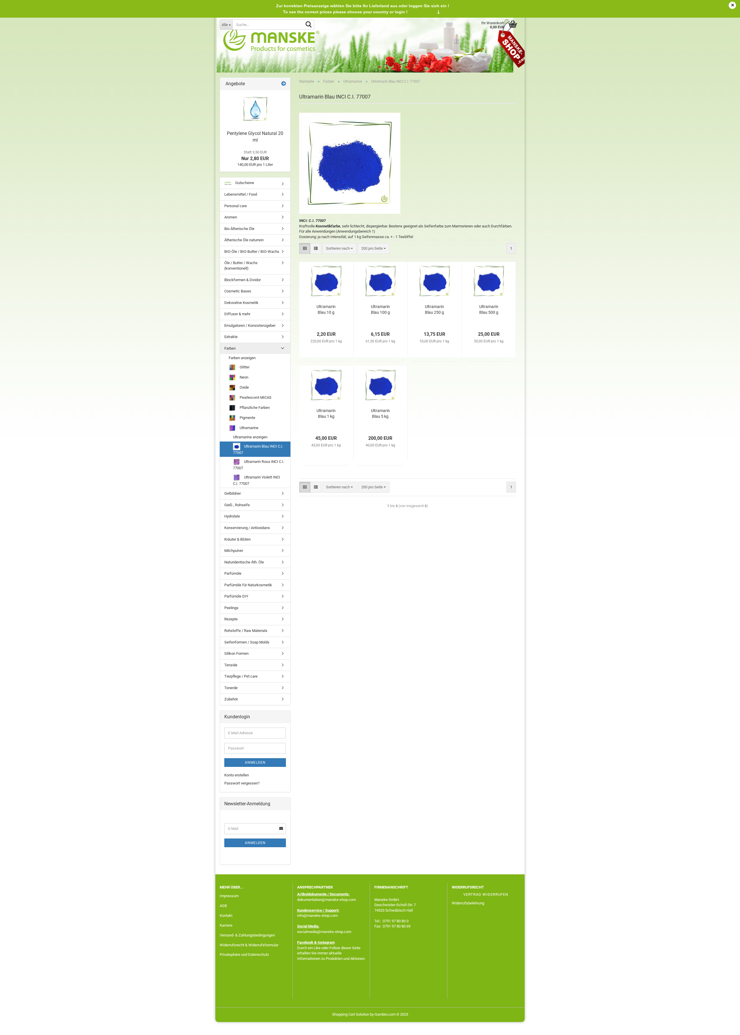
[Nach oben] (724, 1026)
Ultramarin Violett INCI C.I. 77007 (256, 480)
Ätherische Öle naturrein (244, 240)
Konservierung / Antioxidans (247, 528)
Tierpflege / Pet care (241, 676)
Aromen (230, 217)
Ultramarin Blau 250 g (434, 309)
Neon (243, 377)
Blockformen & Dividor (242, 280)
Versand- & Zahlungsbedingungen (247, 935)
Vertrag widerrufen (485, 894)
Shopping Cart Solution (350, 1014)
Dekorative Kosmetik (241, 303)
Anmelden (255, 763)
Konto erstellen (236, 775)
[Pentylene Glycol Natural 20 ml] (255, 108)
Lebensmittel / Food (240, 194)
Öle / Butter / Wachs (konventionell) (241, 265)
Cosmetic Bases (237, 291)
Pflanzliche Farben (254, 407)
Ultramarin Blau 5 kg (380, 413)
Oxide (244, 387)
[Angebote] (283, 84)
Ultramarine (248, 428)
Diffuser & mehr (237, 314)
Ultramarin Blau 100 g (380, 309)
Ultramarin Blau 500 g (488, 309)
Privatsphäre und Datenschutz (244, 954)
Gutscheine (244, 183)
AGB (223, 906)
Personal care (235, 206)
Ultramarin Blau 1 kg (326, 413)
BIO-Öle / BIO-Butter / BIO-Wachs (251, 251)
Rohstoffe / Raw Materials (245, 630)
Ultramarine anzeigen (250, 437)
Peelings (231, 608)
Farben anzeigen (242, 358)
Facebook (305, 942)
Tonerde (231, 688)
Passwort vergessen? (242, 783)
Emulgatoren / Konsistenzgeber (249, 325)
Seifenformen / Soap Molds (246, 642)
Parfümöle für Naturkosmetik (248, 585)
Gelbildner (232, 493)
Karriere (226, 925)
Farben (230, 348)
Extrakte (231, 337)
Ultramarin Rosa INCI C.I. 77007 (258, 464)
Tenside (230, 665)
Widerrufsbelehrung (468, 903)
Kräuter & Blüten (237, 539)
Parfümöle (232, 573)
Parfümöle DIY (236, 596)
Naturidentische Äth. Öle (244, 562)
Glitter (244, 367)
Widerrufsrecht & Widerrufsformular (249, 945)
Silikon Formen (236, 653)
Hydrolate (232, 516)
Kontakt (226, 915)
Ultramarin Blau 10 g (326, 309)
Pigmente (247, 418)
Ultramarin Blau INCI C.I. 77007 (258, 449)
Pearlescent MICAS (255, 397)
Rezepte (231, 619)
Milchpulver (233, 550)
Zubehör (231, 699)
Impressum (229, 896)
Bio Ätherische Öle (239, 229)
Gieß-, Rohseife (237, 505)
